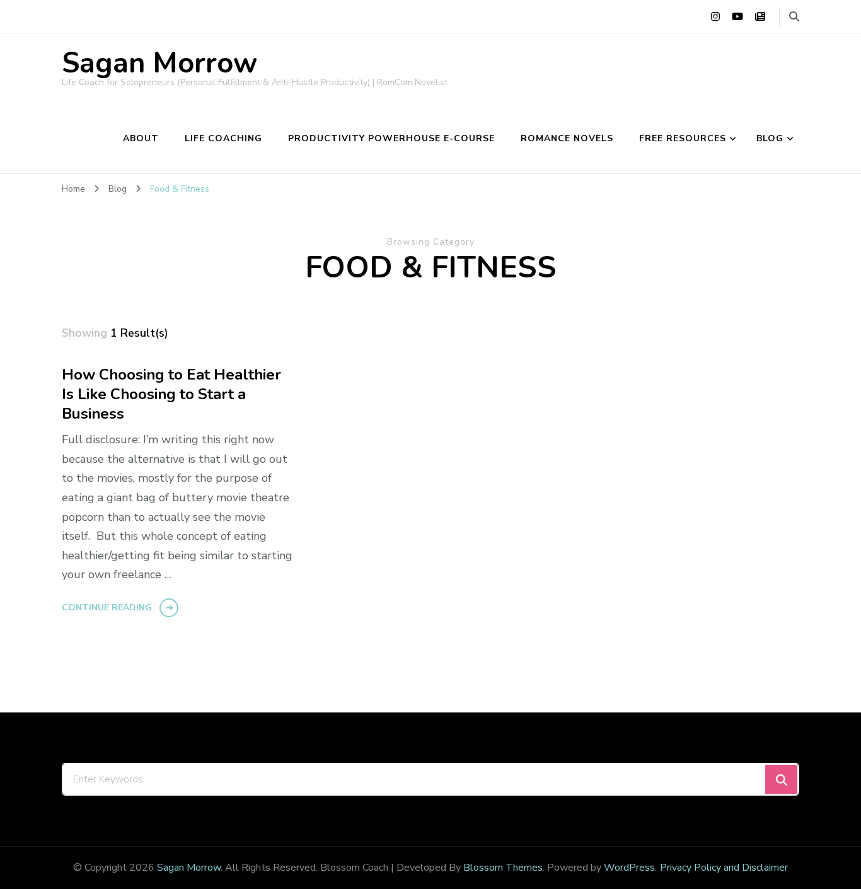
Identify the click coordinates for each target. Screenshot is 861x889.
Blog (769, 138)
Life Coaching (223, 138)
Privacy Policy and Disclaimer (724, 867)
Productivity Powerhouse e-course (391, 138)
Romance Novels (567, 138)
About (141, 138)
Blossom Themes (503, 867)
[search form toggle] (794, 16)
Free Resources (682, 138)
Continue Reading (107, 607)
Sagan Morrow (159, 63)
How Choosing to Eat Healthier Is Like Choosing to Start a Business (171, 394)
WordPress (629, 867)
